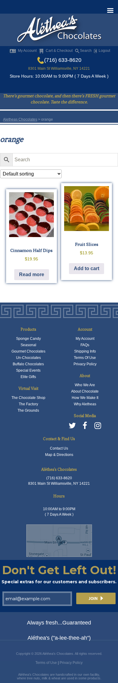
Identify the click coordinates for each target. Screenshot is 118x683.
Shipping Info (85, 351)
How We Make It (85, 398)
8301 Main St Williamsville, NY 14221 (59, 68)
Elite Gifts (28, 377)
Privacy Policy (85, 364)
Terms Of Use (85, 358)
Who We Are (85, 385)
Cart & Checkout (59, 51)
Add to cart (86, 268)
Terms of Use (46, 663)
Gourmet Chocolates (28, 351)
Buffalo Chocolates (28, 364)
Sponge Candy (28, 338)
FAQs (84, 345)
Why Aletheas (85, 404)
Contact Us (59, 448)
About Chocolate (85, 391)
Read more (31, 274)
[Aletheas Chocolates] (59, 30)
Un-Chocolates (28, 358)
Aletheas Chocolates (20, 119)
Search (86, 51)
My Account (27, 51)
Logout (104, 51)
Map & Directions (59, 455)
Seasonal (28, 345)
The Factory (28, 404)
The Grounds (28, 410)
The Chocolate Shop (28, 398)
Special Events (28, 370)
